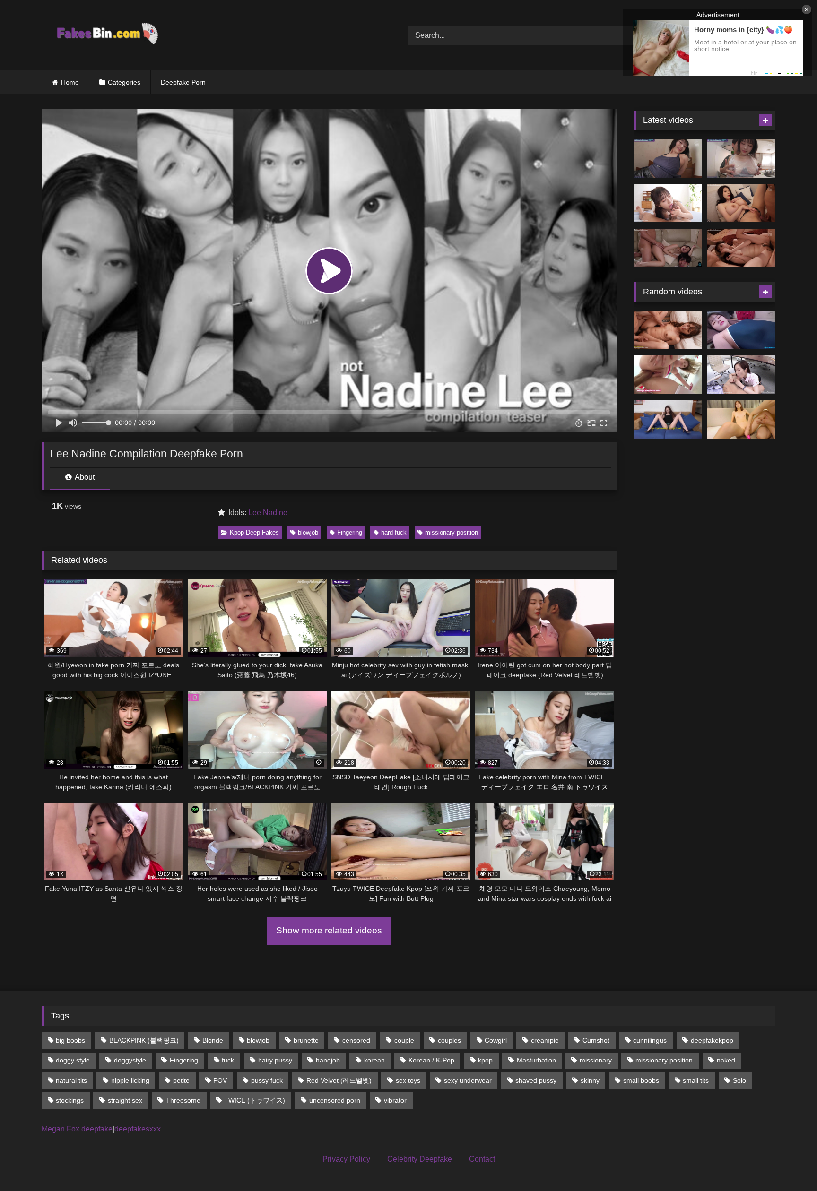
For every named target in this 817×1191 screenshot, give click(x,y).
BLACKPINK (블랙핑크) (144, 1040)
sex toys (408, 1080)
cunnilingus (650, 1040)
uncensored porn (334, 1100)
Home (70, 82)
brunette (306, 1040)
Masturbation (536, 1060)
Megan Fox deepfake (77, 1129)
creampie (545, 1040)
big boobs (70, 1040)
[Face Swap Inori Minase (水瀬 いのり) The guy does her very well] (741, 419)
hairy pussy (275, 1060)
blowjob (308, 532)
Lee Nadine (267, 513)
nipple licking (130, 1080)
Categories (124, 82)
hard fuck (394, 532)
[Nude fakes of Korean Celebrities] (107, 35)
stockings (70, 1100)
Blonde (212, 1040)
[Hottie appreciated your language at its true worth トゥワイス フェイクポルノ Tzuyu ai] (741, 203)
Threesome (183, 1100)
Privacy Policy (346, 1159)
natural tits (71, 1080)
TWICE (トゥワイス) (254, 1100)
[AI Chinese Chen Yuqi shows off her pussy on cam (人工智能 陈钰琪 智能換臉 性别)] (668, 419)
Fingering (349, 532)
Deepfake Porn (183, 82)
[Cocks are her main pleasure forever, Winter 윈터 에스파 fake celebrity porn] (741, 248)
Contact (482, 1159)
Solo (739, 1080)
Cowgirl (496, 1040)
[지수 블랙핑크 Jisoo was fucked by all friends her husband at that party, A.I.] (668, 248)
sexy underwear (468, 1080)
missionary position (451, 532)
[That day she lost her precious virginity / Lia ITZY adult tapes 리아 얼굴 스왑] (668, 330)
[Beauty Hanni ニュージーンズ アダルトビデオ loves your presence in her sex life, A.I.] (741, 158)
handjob (328, 1060)
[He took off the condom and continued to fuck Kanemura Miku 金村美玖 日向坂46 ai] (668, 203)
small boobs (641, 1080)
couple (404, 1040)
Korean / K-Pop (431, 1060)
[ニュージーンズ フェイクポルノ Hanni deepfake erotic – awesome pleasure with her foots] (668, 158)
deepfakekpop (712, 1040)
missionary (596, 1060)
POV (220, 1080)
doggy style (73, 1060)
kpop (485, 1060)
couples (449, 1040)
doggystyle (130, 1060)
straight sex (125, 1100)
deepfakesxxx (137, 1129)
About (84, 477)
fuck (228, 1060)
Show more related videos (329, 930)
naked (726, 1060)
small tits (696, 1080)
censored (356, 1040)
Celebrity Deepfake (419, 1159)
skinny (590, 1080)
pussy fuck (267, 1080)
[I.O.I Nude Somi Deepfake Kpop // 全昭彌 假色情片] (668, 374)
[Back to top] (787, 1163)
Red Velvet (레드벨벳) (339, 1080)
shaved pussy (535, 1080)
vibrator (395, 1100)
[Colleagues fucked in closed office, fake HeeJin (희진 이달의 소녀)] (741, 374)
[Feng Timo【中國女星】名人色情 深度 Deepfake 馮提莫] (741, 330)
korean (374, 1060)
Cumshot (595, 1040)
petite (181, 1080)
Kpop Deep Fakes (254, 532)
